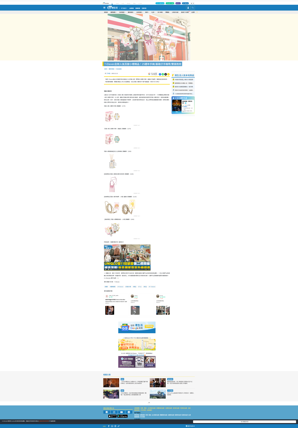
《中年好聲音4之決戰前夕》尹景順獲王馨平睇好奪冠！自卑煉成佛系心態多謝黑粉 (134, 382)
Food (123, 3)
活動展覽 (137, 408)
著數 (106, 286)
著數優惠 (113, 286)
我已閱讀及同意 (244, 421)
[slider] (127, 269)
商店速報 (119, 69)
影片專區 (160, 12)
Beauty (128, 3)
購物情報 (111, 69)
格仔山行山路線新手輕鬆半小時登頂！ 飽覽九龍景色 (180, 394)
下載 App (186, 3)
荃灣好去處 (176, 408)
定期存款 (144, 8)
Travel (117, 3)
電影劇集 (170, 379)
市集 (141, 408)
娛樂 (122, 379)
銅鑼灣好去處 (160, 408)
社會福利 (149, 410)
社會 (189, 408)
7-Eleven (120, 286)
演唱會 (106, 12)
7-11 (140, 286)
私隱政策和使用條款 (44, 421)
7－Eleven (152, 286)
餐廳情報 (137, 410)
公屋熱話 (131, 8)
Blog (134, 3)
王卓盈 (108, 73)
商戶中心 (178, 3)
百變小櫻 (128, 286)
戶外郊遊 (170, 391)
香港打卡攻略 (185, 12)
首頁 (105, 69)
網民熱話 (136, 415)
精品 (135, 286)
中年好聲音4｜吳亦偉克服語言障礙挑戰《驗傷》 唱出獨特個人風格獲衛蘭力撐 (133, 394)
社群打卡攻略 (170, 3)
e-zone (140, 3)
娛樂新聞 (137, 8)
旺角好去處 (183, 408)
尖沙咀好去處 (152, 408)
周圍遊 (167, 12)
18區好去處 (175, 12)
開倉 (145, 408)
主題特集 (193, 12)
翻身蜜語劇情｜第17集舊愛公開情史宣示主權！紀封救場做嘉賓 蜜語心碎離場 (179, 382)
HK (112, 3)
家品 (145, 286)
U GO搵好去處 (161, 3)
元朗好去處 (168, 408)
